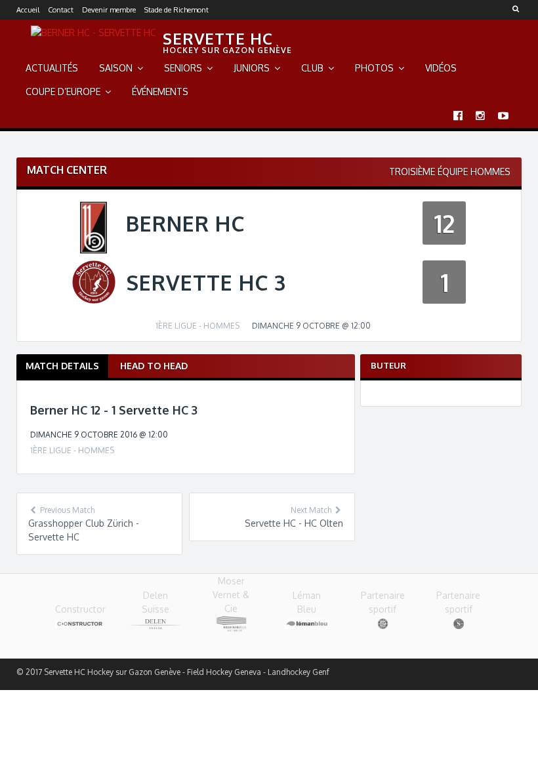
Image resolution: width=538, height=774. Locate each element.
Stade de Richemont (176, 9)
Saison (116, 67)
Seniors (183, 67)
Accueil (27, 9)
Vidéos (441, 67)
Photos (374, 67)
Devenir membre (109, 9)
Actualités (52, 67)
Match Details (62, 365)
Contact (60, 9)
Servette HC (218, 38)
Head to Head (154, 365)
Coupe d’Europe (63, 91)
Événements (160, 91)
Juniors (252, 67)
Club (312, 67)
